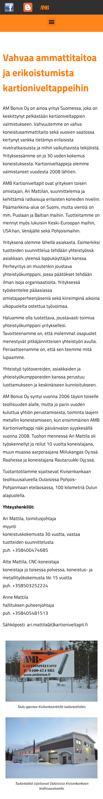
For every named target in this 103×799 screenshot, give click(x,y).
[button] (51, 21)
